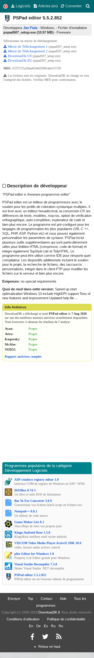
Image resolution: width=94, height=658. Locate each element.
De (38, 626)
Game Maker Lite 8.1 (29, 522)
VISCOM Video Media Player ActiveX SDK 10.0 (47, 543)
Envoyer (14, 598)
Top (30, 598)
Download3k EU (20, 60)
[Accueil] (5, 6)
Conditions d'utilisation (23, 619)
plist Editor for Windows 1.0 (34, 554)
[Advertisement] (47, 132)
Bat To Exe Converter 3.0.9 (33, 501)
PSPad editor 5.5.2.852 (30, 575)
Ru (53, 626)
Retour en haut (49, 646)
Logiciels (23, 6)
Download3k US (20, 56)
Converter (73, 6)
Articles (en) (48, 6)
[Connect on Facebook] (32, 638)
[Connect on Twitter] (45, 638)
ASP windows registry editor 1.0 (36, 479)
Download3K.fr (49, 612)
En (31, 626)
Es (46, 626)
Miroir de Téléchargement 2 (28, 51)
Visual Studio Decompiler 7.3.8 (35, 564)
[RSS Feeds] (59, 638)
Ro (61, 626)
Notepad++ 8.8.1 (25, 511)
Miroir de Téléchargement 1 (28, 46)
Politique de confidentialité (66, 619)
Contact (46, 598)
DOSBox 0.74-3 (25, 490)
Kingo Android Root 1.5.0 (32, 532)
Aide (63, 598)
